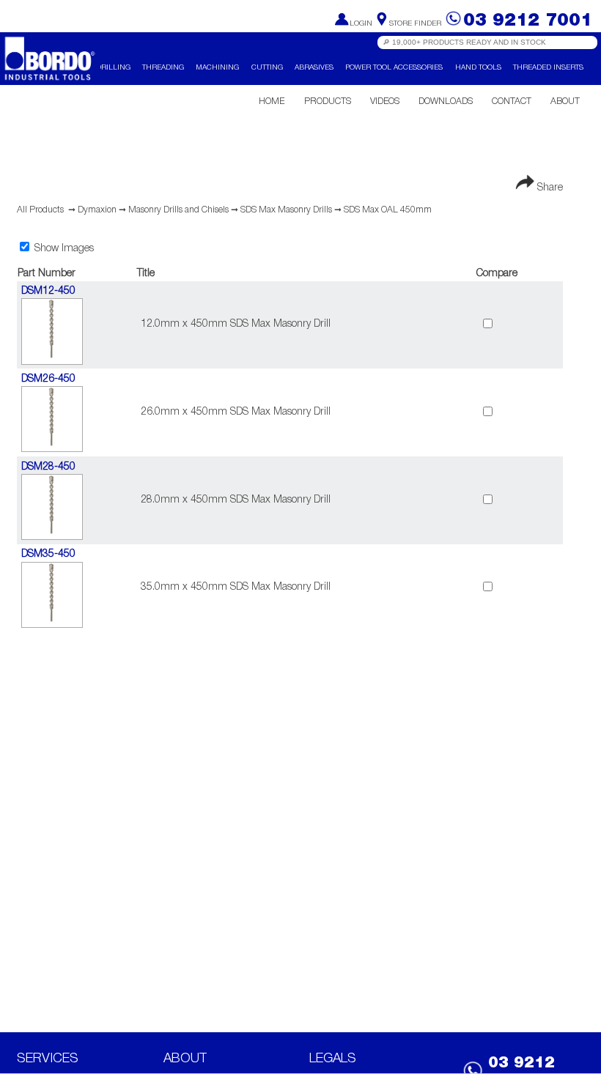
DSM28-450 (48, 467)
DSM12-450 (48, 291)
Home (271, 101)
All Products (40, 210)
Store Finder (415, 24)
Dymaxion (97, 210)
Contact (511, 101)
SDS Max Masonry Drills (286, 210)
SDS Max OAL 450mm (388, 210)
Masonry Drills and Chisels (178, 210)
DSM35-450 (48, 554)
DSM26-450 (48, 379)
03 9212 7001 (527, 21)
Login (361, 24)
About (565, 101)
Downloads (446, 101)
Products (327, 101)
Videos (384, 101)
